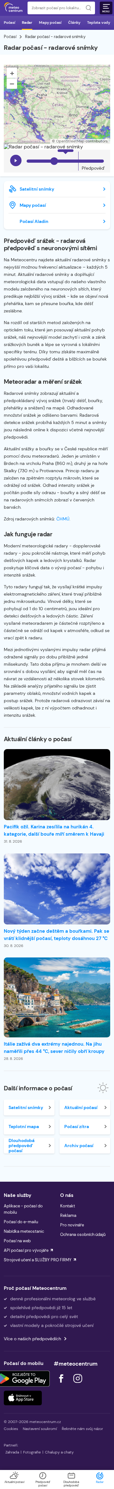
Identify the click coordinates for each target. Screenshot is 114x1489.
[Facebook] (62, 1384)
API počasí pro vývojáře (26, 1250)
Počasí (9, 22)
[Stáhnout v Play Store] (23, 1378)
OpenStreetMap (70, 141)
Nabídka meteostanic (24, 1231)
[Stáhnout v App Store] (23, 1398)
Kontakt (67, 1206)
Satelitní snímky (37, 189)
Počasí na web (17, 1241)
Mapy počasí (50, 22)
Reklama (68, 1215)
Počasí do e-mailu (21, 1222)
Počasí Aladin (34, 221)
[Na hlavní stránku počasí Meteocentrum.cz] (13, 8)
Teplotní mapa (24, 1126)
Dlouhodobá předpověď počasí (22, 1145)
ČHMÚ (62, 519)
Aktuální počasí (81, 1107)
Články (74, 22)
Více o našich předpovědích (32, 1339)
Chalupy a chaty (59, 1452)
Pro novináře (72, 1225)
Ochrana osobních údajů (82, 1234)
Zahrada (12, 1452)
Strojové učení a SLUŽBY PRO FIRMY (38, 1260)
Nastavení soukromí (40, 1428)
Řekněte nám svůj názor (82, 1428)
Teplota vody (98, 22)
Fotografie (32, 1452)
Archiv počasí (78, 1145)
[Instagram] (78, 1384)
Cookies (11, 1428)
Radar (27, 22)
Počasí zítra (76, 1126)
